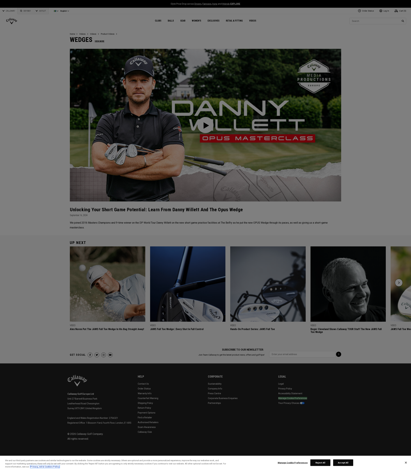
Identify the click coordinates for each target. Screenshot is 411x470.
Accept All (343, 462)
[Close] (405, 462)
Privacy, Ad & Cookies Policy (45, 467)
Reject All (320, 462)
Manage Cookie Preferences (293, 462)
